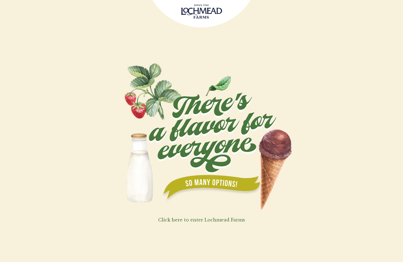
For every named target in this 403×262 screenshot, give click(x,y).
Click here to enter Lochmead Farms (201, 220)
